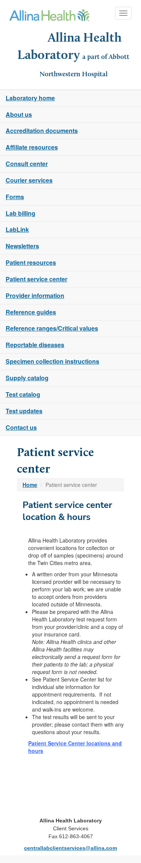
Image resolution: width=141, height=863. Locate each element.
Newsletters (22, 246)
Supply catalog (27, 377)
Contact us (21, 427)
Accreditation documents (42, 130)
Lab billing (20, 213)
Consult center (27, 163)
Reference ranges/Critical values (52, 328)
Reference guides (31, 312)
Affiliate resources (32, 147)
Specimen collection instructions (52, 361)
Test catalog (23, 394)
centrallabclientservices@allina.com (70, 848)
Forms (15, 196)
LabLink (17, 229)
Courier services (29, 180)
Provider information (35, 295)
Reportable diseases (35, 344)
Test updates (24, 411)
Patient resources (31, 262)
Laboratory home (30, 98)
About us (19, 114)
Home (30, 484)
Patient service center (36, 279)
